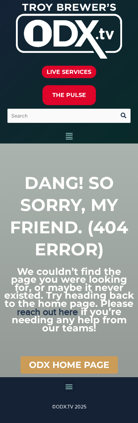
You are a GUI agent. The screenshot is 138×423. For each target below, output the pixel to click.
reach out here (47, 312)
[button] (69, 136)
